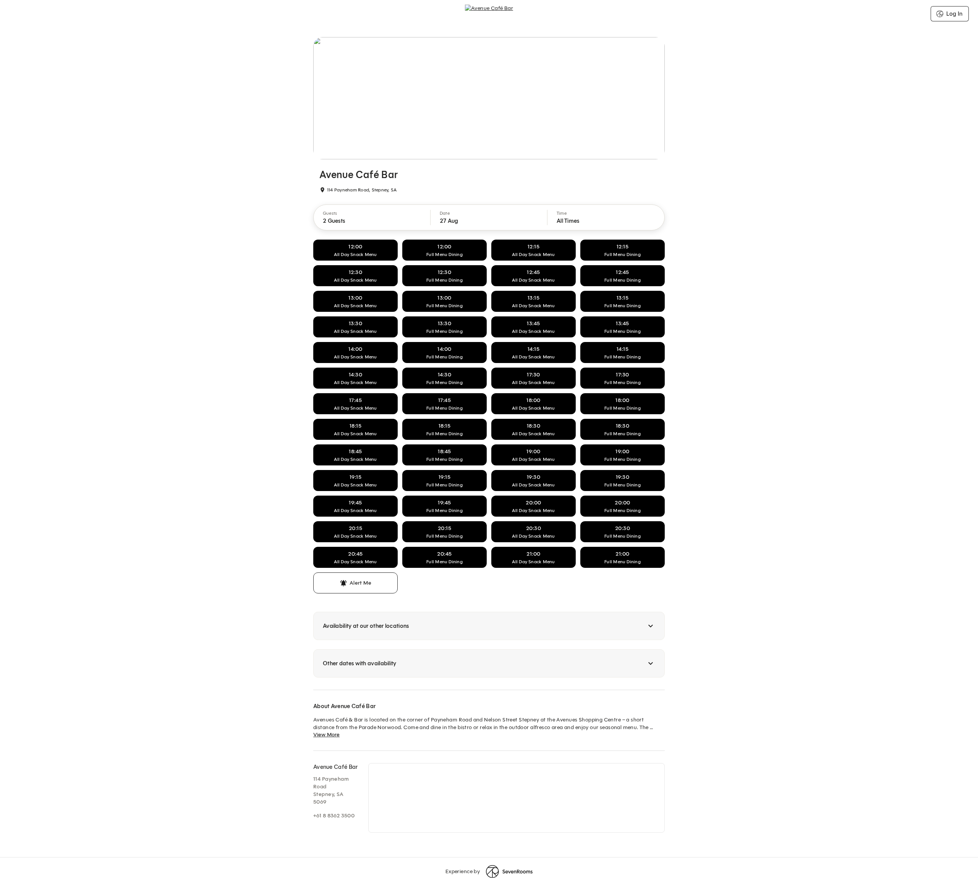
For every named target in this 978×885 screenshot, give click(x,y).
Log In (954, 13)
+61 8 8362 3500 (334, 815)
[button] (372, 217)
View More (326, 734)
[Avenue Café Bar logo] (489, 14)
